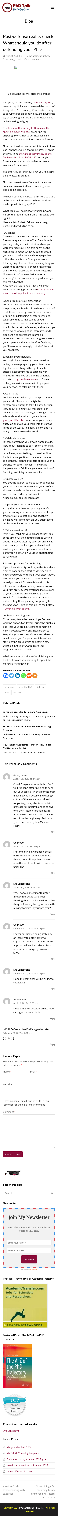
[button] (52, 7)
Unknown (18, 842)
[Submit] (52, 1193)
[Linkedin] (17, 675)
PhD (7, 692)
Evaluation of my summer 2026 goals (27, 1459)
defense (40, 686)
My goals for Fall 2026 (19, 1447)
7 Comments (34, 59)
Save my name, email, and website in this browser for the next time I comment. (26, 1102)
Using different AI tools (19, 1471)
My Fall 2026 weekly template (23, 1453)
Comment (9, 1112)
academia (9, 686)
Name (7, 1071)
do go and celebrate (25, 379)
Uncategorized (13, 59)
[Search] (29, 1193)
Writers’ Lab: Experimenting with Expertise (14, 1490)
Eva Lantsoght (21, 883)
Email (33, 1071)
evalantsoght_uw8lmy (39, 55)
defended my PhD (42, 102)
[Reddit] (29, 675)
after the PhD (25, 686)
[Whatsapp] (23, 675)
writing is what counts (17, 608)
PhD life (17, 692)
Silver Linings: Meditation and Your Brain (25, 711)
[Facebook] (5, 675)
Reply (52, 831)
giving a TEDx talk (13, 420)
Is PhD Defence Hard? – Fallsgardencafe (26, 1029)
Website (7, 1084)
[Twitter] (11, 675)
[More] (34, 675)
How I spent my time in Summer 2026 (27, 1465)
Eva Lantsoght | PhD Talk (32, 1507)
